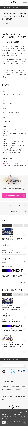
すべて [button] (7, 225)
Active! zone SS (16, 386)
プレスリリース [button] (18, 225)
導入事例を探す (20, 389)
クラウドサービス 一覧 (7, 381)
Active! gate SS (6, 384)
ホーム (3, 7)
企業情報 (4, 396)
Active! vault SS (17, 384)
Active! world (6, 386)
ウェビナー (12, 23)
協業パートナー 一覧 (7, 400)
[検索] (24, 366)
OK (3, 422)
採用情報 (10, 396)
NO (9, 422)
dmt (23, 386)
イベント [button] (18, 294)
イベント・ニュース (10, 7)
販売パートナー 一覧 (20, 396)
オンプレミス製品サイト (7, 389)
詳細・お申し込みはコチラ (9, 163)
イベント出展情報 (19, 7)
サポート (14, 393)
